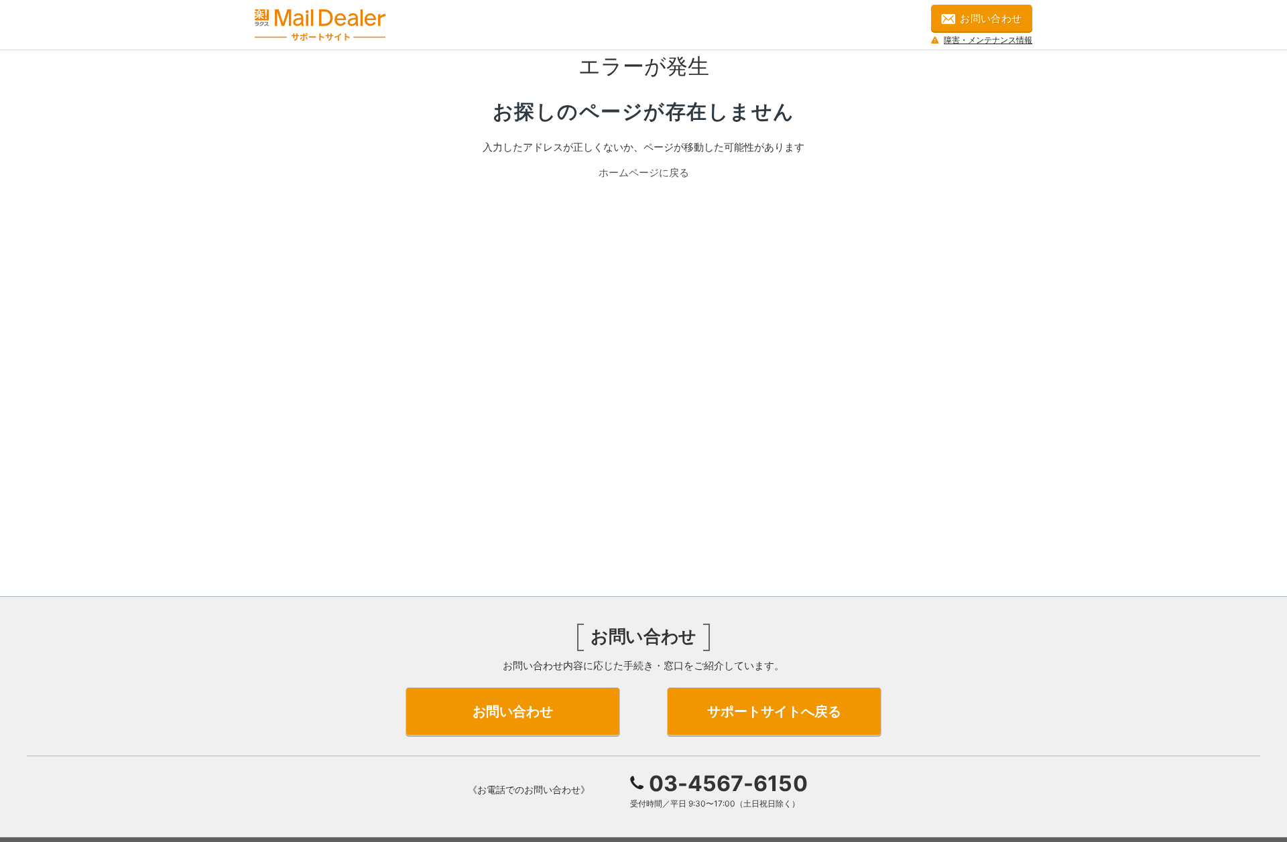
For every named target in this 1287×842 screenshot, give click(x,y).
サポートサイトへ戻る (774, 711)
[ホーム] (320, 25)
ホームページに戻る (644, 172)
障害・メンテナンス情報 (988, 40)
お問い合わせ (991, 18)
